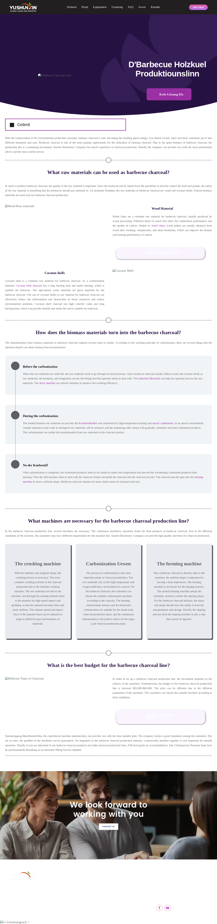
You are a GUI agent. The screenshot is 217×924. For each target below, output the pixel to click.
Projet (85, 7)
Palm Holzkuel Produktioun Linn (87, 891)
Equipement (99, 7)
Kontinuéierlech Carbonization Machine (130, 884)
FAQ (131, 7)
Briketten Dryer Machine (126, 891)
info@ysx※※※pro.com (174, 889)
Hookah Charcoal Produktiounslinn (87, 906)
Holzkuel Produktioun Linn (84, 899)
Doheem (71, 7)
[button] (65, 124)
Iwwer (142, 7)
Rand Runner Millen (123, 899)
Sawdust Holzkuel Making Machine (87, 884)
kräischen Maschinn (149, 378)
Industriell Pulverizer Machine (129, 906)
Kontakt (155, 7)
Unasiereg (117, 7)
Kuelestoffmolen (88, 423)
